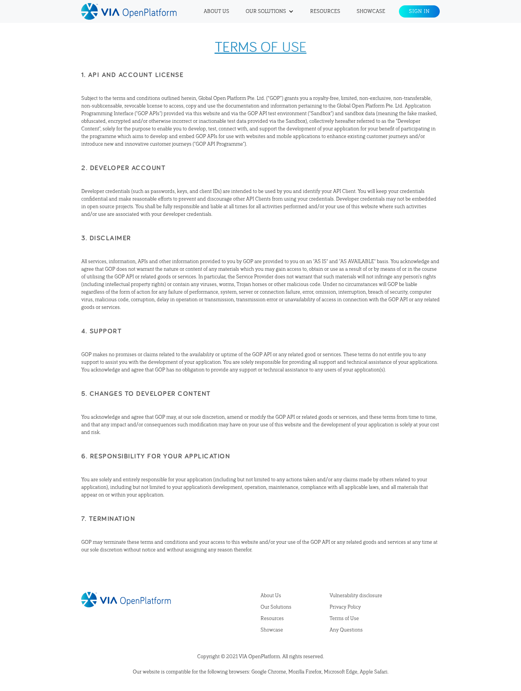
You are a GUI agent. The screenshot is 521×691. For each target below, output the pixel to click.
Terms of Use (344, 618)
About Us (216, 11)
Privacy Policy (345, 607)
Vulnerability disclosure (356, 595)
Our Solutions (275, 607)
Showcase (371, 11)
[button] (269, 11)
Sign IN (419, 11)
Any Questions (346, 630)
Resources (325, 11)
